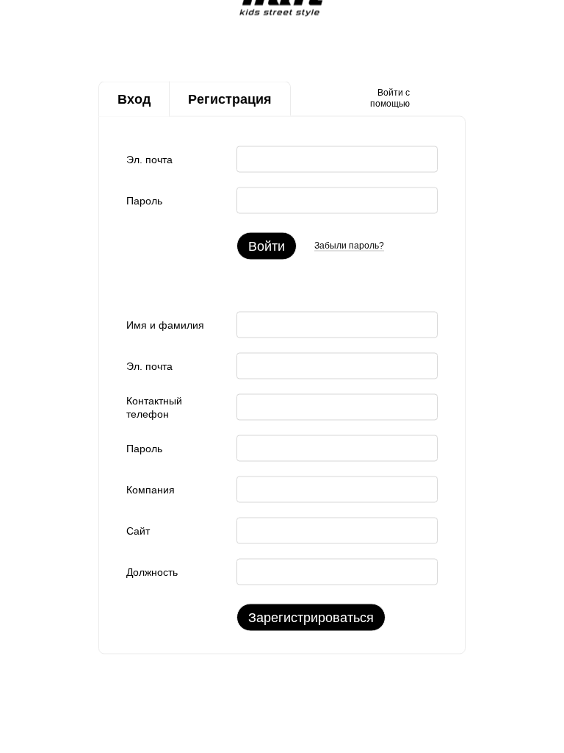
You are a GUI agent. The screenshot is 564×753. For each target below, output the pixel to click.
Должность (152, 571)
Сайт (138, 530)
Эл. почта (149, 159)
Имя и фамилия (165, 324)
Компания (150, 489)
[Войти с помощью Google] (449, 98)
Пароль (144, 200)
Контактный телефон (154, 406)
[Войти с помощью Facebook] (426, 98)
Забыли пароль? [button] (349, 245)
